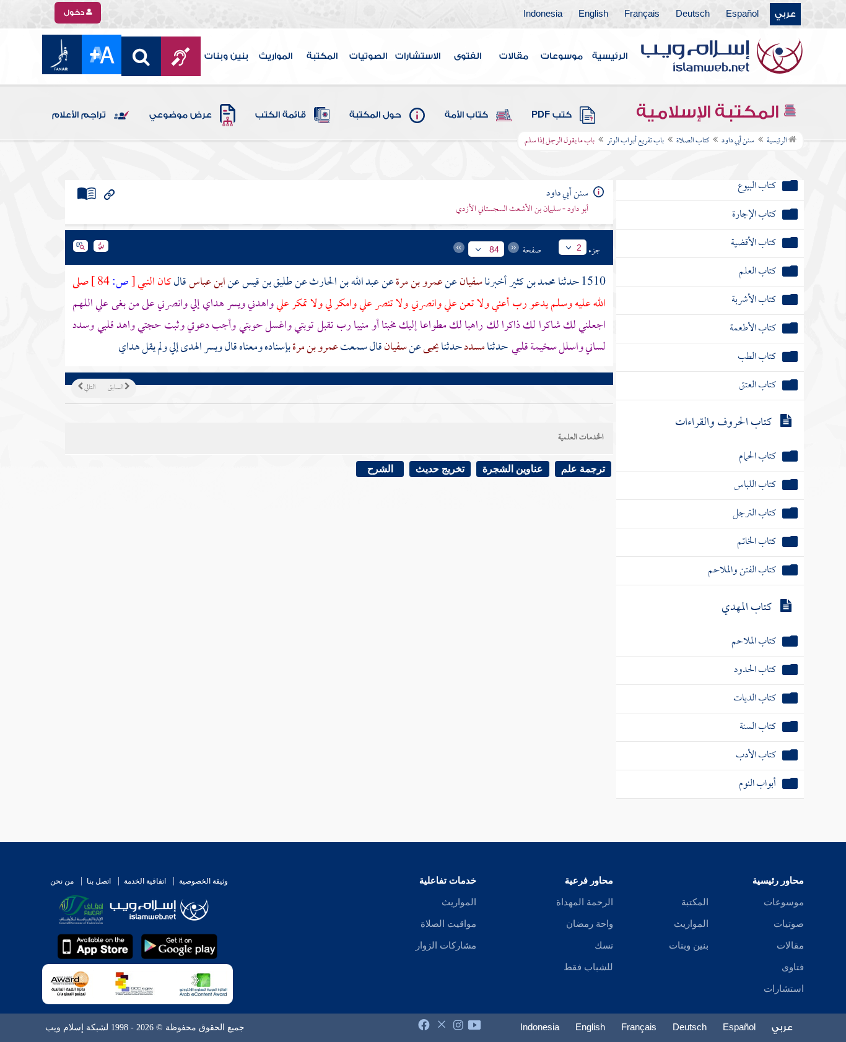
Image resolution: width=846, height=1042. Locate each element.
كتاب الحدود (755, 670)
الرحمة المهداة (584, 902)
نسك (604, 945)
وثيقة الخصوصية (203, 881)
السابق (116, 388)
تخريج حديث (440, 468)
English (593, 14)
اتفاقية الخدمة (145, 881)
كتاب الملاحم (753, 642)
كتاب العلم (757, 272)
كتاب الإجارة (754, 215)
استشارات (784, 989)
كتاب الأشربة (753, 300)
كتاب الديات (754, 699)
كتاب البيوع (757, 186)
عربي (785, 14)
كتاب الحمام (757, 457)
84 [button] (494, 249)
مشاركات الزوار (446, 945)
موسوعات (562, 56)
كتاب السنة (757, 727)
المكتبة (322, 56)
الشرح (380, 468)
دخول (75, 12)
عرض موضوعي (180, 115)
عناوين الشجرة (512, 468)
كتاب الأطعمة (753, 329)
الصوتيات (368, 56)
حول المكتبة (375, 115)
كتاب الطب (757, 357)
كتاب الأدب (756, 756)
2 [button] (579, 247)
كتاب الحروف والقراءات (723, 423)
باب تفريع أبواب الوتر (635, 141)
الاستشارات (417, 56)
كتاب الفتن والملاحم (742, 571)
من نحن (62, 881)
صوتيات (789, 924)
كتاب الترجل (754, 514)
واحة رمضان (589, 924)
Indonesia (542, 14)
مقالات (513, 56)
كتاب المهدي (747, 608)
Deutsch (693, 14)
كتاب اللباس (755, 485)
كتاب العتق (757, 386)
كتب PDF (551, 115)
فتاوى (793, 967)
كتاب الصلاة (692, 141)
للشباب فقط (588, 967)
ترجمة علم (583, 468)
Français (642, 14)
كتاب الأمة (466, 115)
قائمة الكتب (280, 115)
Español (742, 14)
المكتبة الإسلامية (709, 112)
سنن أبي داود (738, 141)
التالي (89, 388)
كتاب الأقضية (753, 243)
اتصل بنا (99, 881)
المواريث (275, 56)
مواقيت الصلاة (448, 924)
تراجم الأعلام (79, 115)
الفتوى (467, 56)
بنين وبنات (226, 56)
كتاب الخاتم (756, 542)
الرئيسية (609, 56)
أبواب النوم (757, 784)
